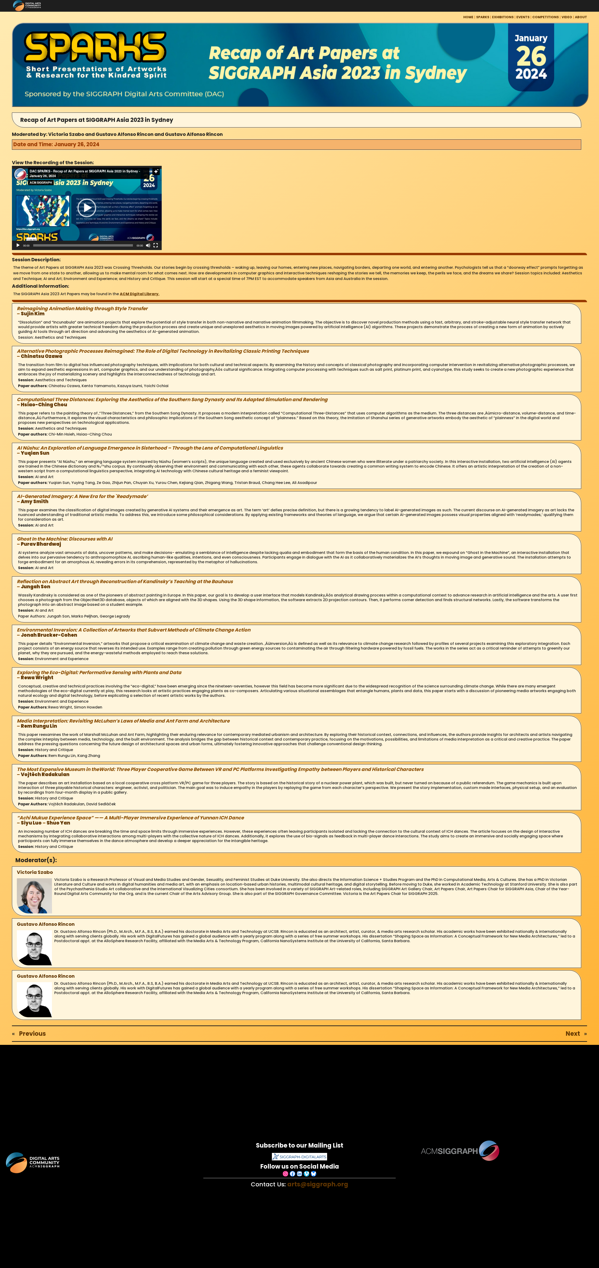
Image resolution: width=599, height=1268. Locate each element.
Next (573, 1033)
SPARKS (482, 17)
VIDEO (567, 17)
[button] (86, 208)
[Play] (18, 245)
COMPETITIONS (545, 17)
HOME (468, 17)
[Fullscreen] (155, 245)
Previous (32, 1033)
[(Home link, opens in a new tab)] (33, 1163)
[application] (87, 208)
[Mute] (148, 245)
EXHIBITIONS (503, 17)
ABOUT (581, 17)
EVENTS (523, 17)
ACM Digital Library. (139, 294)
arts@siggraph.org (317, 1184)
